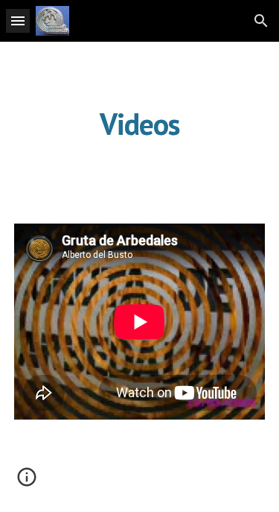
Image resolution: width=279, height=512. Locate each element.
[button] (18, 20)
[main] (140, 123)
